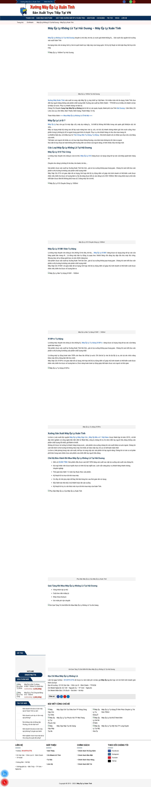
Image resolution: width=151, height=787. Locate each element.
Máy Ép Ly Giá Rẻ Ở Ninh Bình (111, 718)
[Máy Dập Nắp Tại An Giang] (52, 728)
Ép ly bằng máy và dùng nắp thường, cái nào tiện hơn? (32, 723)
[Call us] (130, 1)
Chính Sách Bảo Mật (85, 755)
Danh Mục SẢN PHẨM (44, 18)
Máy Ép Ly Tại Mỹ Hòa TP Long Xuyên (115, 726)
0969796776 (30, 675)
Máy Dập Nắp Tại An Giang (66, 726)
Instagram (115, 754)
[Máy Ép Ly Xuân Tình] (51, 9)
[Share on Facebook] (58, 696)
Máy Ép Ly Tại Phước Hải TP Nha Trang (71, 718)
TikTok (114, 761)
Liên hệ (124, 18)
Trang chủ (30, 18)
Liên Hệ (50, 764)
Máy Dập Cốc (83, 437)
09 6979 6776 (69, 680)
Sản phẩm (91, 18)
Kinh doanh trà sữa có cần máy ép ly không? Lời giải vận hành (33, 730)
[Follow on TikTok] (127, 1)
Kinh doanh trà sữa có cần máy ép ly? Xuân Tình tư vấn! (33, 710)
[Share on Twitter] (61, 696)
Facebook (115, 751)
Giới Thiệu (51, 751)
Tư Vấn (49, 760)
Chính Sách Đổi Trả (85, 764)
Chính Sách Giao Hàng (86, 760)
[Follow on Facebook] (124, 1)
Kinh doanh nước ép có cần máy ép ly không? (33, 717)
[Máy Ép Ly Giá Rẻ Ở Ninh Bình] (96, 720)
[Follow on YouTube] (134, 1)
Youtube (115, 758)
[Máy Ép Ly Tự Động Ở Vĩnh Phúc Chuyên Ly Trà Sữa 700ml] (96, 712)
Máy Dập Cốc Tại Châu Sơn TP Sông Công (72, 710)
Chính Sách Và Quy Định (87, 751)
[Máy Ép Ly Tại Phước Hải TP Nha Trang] (52, 720)
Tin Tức (110, 18)
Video (117, 18)
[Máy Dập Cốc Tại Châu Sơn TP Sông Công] (52, 712)
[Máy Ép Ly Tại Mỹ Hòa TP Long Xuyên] (96, 728)
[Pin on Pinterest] (64, 696)
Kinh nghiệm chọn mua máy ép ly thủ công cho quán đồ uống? (33, 737)
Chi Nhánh (101, 18)
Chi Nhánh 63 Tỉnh (54, 755)
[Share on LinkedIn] (68, 696)
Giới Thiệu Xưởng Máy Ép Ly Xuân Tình (70, 18)
